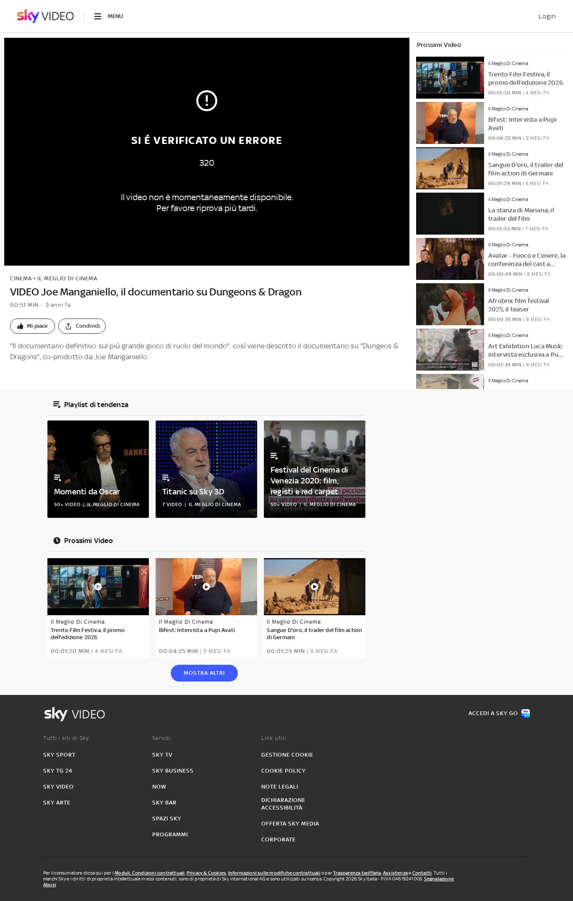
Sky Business (173, 771)
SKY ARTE (56, 802)
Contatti (422, 873)
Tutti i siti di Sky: (67, 738)
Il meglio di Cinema (67, 278)
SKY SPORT (59, 755)
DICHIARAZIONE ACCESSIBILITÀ (283, 804)
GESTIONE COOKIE (287, 755)
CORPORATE (278, 839)
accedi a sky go (493, 713)
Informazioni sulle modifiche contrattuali (274, 873)
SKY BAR (164, 802)
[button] (32, 326)
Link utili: (274, 738)
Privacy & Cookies (206, 873)
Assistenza (395, 873)
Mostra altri (204, 673)
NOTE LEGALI (279, 786)
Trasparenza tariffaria (357, 873)
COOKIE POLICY (283, 771)
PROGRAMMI (170, 834)
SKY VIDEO (58, 786)
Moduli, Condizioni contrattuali (150, 873)
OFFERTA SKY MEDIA (290, 823)
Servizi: (162, 738)
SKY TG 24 (58, 771)
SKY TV (162, 755)
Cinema (21, 278)
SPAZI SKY (166, 818)
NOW (159, 786)
